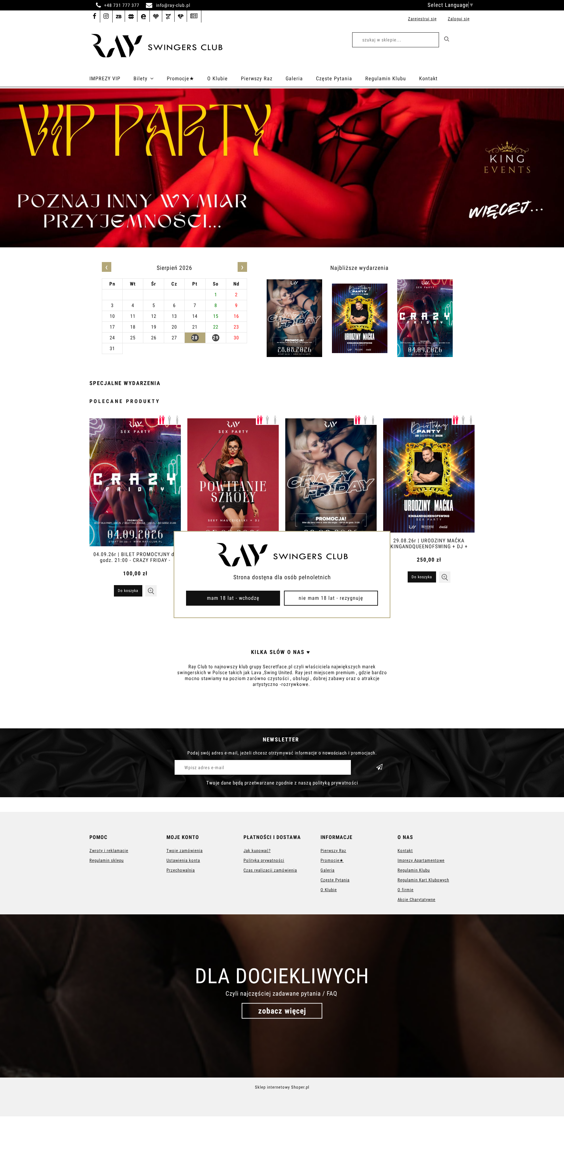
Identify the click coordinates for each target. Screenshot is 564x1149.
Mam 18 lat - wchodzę (233, 598)
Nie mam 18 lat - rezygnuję (331, 598)
